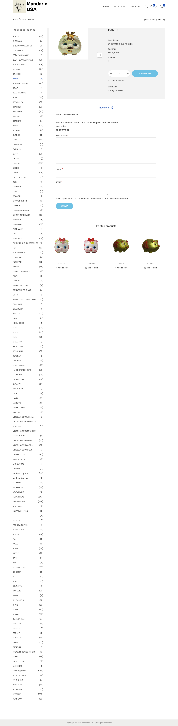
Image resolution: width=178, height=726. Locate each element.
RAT (14, 562)
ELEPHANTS (17, 224)
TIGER (15, 642)
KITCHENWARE (19, 365)
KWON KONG (18, 388)
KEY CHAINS (18, 351)
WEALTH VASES (19, 675)
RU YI (15, 576)
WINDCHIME (18, 680)
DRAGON (16, 196)
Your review (62, 135)
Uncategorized (19, 670)
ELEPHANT (17, 219)
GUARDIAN (17, 304)
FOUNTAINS (18, 262)
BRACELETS (17, 111)
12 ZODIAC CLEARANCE (22, 46)
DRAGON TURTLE (20, 201)
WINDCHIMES (18, 684)
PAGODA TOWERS (21, 525)
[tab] (106, 107)
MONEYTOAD (18, 464)
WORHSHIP (17, 689)
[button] (116, 80)
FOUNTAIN (17, 257)
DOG (15, 191)
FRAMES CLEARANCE (21, 271)
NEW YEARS (18, 506)
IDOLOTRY (17, 341)
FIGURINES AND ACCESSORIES (25, 243)
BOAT (15, 88)
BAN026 (91, 263)
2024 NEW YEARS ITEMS (23, 60)
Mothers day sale (20, 478)
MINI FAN (16, 412)
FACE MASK (18, 229)
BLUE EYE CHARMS (20, 83)
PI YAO (16, 534)
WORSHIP (17, 694)
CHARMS (16, 163)
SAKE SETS (17, 586)
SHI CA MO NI (18, 600)
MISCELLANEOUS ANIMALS (24, 417)
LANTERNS (17, 403)
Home (15, 19)
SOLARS (16, 614)
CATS (15, 154)
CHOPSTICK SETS (23, 370)
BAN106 (150, 263)
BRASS (15, 125)
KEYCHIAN (17, 360)
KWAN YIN (17, 384)
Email (59, 182)
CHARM (16, 158)
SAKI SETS (17, 590)
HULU (15, 337)
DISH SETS (17, 186)
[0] (151, 6)
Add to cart (145, 73)
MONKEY (16, 468)
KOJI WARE (17, 374)
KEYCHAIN (17, 356)
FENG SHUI (17, 238)
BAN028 (62, 263)
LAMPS (15, 398)
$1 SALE (16, 36)
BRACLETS (17, 121)
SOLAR (15, 609)
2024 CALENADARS (21, 55)
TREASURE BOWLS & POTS (24, 652)
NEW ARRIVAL (18, 497)
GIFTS (15, 295)
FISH (14, 248)
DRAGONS (17, 205)
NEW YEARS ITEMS (20, 511)
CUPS (15, 182)
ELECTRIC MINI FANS (21, 215)
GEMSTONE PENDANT (22, 290)
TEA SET (16, 633)
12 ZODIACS (18, 50)
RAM (15, 558)
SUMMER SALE (18, 619)
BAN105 (121, 263)
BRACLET (16, 116)
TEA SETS (17, 637)
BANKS (23, 19)
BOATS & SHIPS (19, 92)
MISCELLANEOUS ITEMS (22, 450)
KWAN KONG (18, 379)
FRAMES (16, 266)
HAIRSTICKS (18, 313)
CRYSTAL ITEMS (19, 177)
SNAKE (15, 605)
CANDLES (17, 149)
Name (59, 169)
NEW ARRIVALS (19, 501)
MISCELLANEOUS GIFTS (22, 440)
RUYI (15, 581)
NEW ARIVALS (18, 492)
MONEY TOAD (19, 454)
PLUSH (15, 548)
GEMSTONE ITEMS (20, 285)
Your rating (61, 126)
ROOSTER (17, 572)
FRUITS (16, 276)
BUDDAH (16, 130)
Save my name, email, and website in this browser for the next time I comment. (92, 198)
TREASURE (17, 647)
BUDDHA (16, 135)
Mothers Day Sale (21, 473)
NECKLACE (17, 482)
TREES (15, 656)
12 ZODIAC (17, 41)
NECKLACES (18, 487)
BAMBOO (17, 74)
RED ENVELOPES (19, 567)
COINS (15, 172)
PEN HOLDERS (18, 529)
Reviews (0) (106, 107)
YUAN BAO (17, 699)
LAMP (15, 393)
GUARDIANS (18, 309)
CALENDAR (17, 144)
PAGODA (16, 520)
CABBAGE (17, 139)
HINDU (15, 318)
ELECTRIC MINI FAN (21, 210)
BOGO (15, 97)
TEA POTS (17, 628)
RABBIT (16, 553)
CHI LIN (16, 168)
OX (14, 515)
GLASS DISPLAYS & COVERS (24, 299)
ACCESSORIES (19, 64)
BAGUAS (16, 69)
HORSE (16, 327)
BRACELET (17, 107)
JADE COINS (18, 346)
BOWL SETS (18, 102)
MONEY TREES (19, 459)
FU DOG (16, 280)
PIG (14, 539)
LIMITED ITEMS (19, 407)
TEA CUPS (17, 623)
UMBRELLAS (17, 666)
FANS (15, 233)
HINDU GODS (18, 323)
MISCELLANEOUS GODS (23, 445)
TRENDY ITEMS (19, 661)
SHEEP (15, 595)
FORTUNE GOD (19, 252)
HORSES (16, 332)
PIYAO (15, 544)
